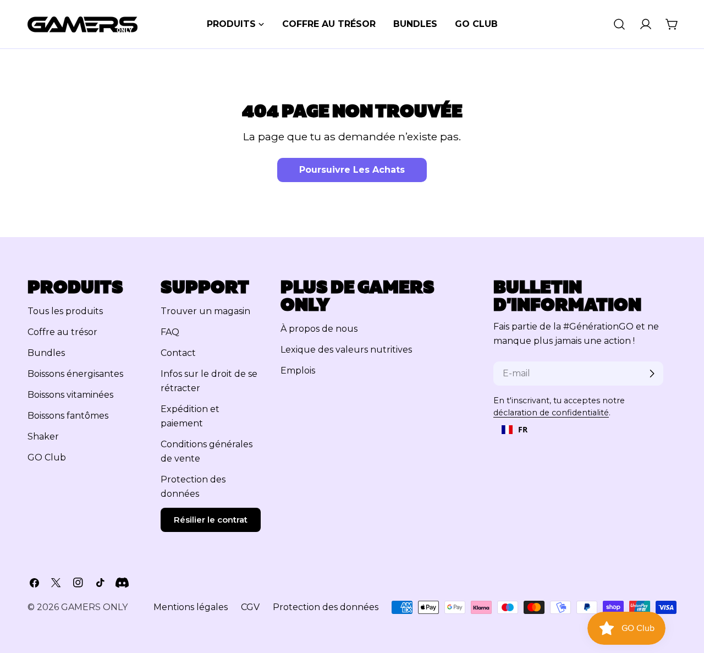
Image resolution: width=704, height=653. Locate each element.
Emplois (297, 370)
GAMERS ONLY (94, 607)
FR (522, 429)
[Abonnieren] (651, 373)
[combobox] (514, 430)
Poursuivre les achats (352, 169)
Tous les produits (65, 311)
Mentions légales (190, 607)
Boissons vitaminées (70, 394)
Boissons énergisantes (75, 374)
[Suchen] (619, 24)
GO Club (47, 457)
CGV (250, 607)
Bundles (46, 353)
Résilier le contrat (211, 519)
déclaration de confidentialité (551, 413)
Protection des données (325, 607)
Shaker (43, 436)
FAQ (170, 332)
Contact (178, 353)
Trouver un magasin (205, 311)
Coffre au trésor (62, 332)
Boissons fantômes (68, 415)
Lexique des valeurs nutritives (346, 349)
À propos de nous (319, 328)
